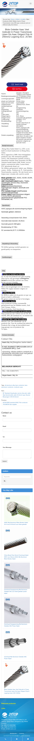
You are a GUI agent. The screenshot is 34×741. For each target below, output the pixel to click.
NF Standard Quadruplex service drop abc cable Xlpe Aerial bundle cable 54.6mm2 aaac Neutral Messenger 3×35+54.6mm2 (16, 395)
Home (12, 19)
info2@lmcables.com (11, 729)
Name (4, 416)
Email (4, 426)
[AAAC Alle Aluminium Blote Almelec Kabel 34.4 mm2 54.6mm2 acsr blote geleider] (17, 508)
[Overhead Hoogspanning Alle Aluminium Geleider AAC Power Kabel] (17, 610)
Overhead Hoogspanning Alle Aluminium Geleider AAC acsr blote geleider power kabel (15, 591)
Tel (4, 437)
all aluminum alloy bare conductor (14, 385)
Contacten (21, 733)
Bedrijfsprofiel (13, 733)
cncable (23, 19)
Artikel (17, 19)
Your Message (7, 447)
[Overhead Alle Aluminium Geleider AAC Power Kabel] (17, 642)
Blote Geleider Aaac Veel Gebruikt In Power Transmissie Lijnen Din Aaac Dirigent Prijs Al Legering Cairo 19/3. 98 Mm (16, 691)
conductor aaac (18, 387)
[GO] (4, 481)
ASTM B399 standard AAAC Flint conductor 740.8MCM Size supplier (15, 403)
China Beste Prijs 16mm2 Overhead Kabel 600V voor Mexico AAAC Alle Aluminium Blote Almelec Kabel (16, 557)
